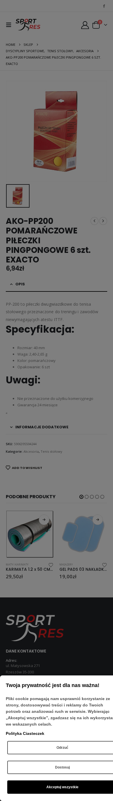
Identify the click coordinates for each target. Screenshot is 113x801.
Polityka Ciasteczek (25, 733)
